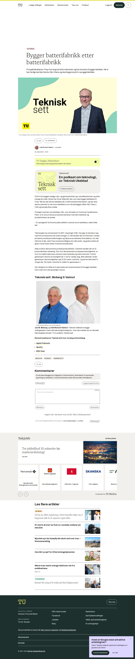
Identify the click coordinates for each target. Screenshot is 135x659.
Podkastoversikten (67, 189)
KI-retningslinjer (92, 624)
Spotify (39, 347)
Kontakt (21, 643)
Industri (38, 358)
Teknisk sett (58, 358)
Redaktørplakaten (68, 630)
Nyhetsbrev (90, 612)
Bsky (54, 624)
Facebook (56, 616)
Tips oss (111, 602)
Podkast (47, 358)
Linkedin (55, 620)
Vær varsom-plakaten (49, 630)
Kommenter (51, 140)
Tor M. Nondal (24, 622)
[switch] (96, 162)
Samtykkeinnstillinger (94, 616)
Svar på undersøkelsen (100, 652)
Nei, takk (115, 652)
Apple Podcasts (43, 343)
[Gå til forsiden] (20, 5)
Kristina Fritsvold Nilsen (28, 614)
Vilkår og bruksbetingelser (96, 620)
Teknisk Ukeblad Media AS (36, 651)
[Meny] (128, 5)
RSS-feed (40, 351)
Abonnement (23, 637)
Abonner (119, 5)
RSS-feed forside (59, 612)
